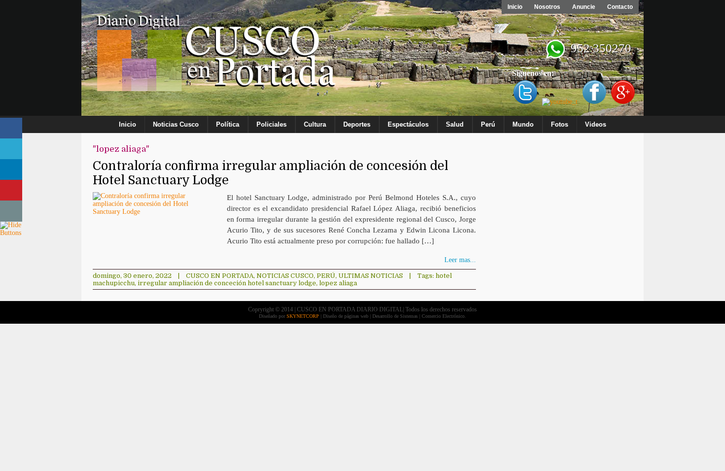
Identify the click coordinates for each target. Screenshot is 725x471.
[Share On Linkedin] (11, 169)
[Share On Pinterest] (11, 190)
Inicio (515, 6)
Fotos (559, 124)
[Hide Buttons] (12, 232)
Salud (455, 124)
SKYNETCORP (303, 316)
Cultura (315, 124)
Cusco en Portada (220, 275)
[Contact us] (11, 211)
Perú (488, 124)
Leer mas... (460, 260)
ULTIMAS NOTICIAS (370, 275)
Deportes (356, 124)
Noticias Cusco (176, 124)
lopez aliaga (338, 283)
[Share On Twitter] (11, 149)
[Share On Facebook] (11, 128)
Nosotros (547, 6)
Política (227, 124)
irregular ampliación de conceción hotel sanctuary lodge (227, 283)
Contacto (620, 6)
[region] (362, 60)
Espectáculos (408, 124)
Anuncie (583, 6)
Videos (595, 124)
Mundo (523, 124)
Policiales (271, 124)
